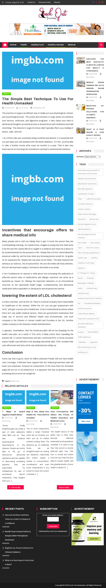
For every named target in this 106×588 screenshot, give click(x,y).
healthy (94, 258)
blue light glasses (85, 189)
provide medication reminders (86, 325)
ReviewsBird (93, 332)
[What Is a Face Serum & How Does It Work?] (80, 131)
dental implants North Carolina (87, 236)
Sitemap (57, 2)
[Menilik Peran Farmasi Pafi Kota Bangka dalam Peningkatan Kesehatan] (80, 84)
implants (81, 268)
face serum (95, 243)
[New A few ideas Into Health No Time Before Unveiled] (37, 397)
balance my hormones (87, 179)
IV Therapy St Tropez (86, 273)
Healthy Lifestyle (56, 45)
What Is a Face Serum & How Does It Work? (95, 132)
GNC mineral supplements (88, 253)
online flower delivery (86, 314)
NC (79, 303)
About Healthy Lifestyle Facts (66, 487)
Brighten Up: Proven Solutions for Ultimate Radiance (95, 112)
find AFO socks (92, 248)
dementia (82, 219)
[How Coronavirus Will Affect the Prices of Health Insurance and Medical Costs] (62, 397)
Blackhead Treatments (87, 184)
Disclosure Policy (44, 2)
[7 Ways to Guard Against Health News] (13, 397)
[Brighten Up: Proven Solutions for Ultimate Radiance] (80, 107)
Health (24, 45)
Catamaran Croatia (86, 194)
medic (80, 288)
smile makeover (84, 337)
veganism (94, 342)
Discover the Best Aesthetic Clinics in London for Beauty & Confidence (95, 65)
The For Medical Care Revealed (17, 487)
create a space (84, 209)
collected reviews (93, 199)
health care (15, 381)
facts (80, 248)
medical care (92, 288)
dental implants (84, 229)
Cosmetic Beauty (85, 204)
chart (80, 199)
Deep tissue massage (87, 214)
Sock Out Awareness (58, 531)
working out (83, 352)
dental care (94, 219)
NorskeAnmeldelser (92, 303)
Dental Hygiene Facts (87, 224)
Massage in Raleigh (86, 283)
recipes (81, 332)
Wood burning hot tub (87, 347)
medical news (83, 293)
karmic (80, 278)
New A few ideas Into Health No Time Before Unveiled (37, 415)
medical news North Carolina (89, 298)
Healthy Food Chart (86, 263)
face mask (82, 243)
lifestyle (90, 278)
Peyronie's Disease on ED (88, 319)
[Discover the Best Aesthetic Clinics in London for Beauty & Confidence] (80, 60)
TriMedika (82, 342)
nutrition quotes (84, 309)
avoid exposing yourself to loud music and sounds (89, 172)
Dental (13, 45)
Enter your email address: (53, 515)
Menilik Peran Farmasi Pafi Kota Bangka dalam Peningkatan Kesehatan (95, 88)
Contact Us (31, 2)
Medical (71, 45)
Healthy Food (37, 45)
